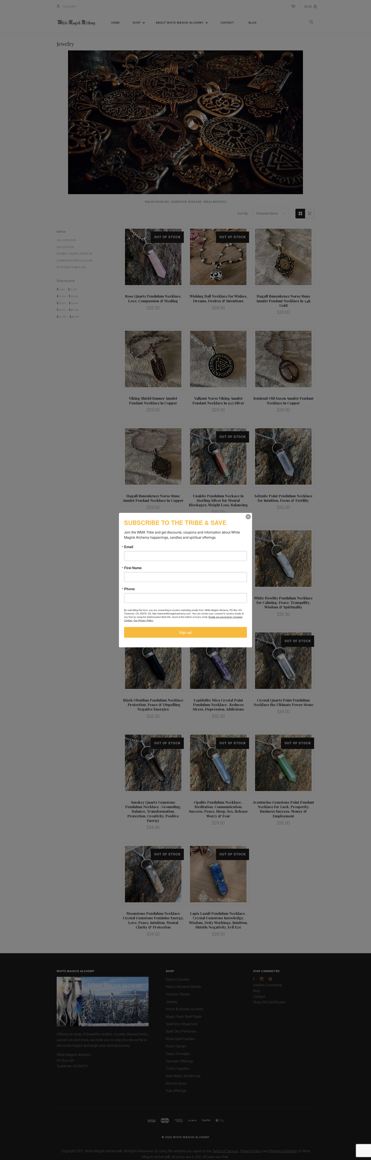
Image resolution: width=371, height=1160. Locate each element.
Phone (129, 588)
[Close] (248, 516)
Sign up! (185, 632)
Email (128, 546)
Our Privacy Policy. (144, 620)
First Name (133, 567)
